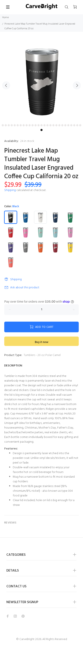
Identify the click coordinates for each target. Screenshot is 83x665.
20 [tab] (59, 125)
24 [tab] (71, 125)
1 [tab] (3, 125)
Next (77, 85)
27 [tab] (80, 125)
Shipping (10, 190)
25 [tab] (74, 125)
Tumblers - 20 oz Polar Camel (42, 355)
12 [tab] (35, 125)
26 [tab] (77, 125)
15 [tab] (44, 125)
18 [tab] (53, 125)
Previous (6, 85)
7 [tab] (21, 125)
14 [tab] (41, 125)
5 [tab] (15, 125)
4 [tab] (12, 125)
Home (5, 17)
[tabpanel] (41, 80)
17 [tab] (50, 125)
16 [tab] (47, 125)
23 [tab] (68, 125)
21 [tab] (62, 125)
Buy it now (41, 342)
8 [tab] (24, 125)
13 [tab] (38, 125)
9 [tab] (27, 125)
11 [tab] (32, 125)
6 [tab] (18, 125)
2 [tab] (6, 125)
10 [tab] (30, 125)
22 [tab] (65, 125)
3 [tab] (9, 125)
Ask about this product (24, 287)
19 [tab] (56, 125)
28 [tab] (41, 130)
